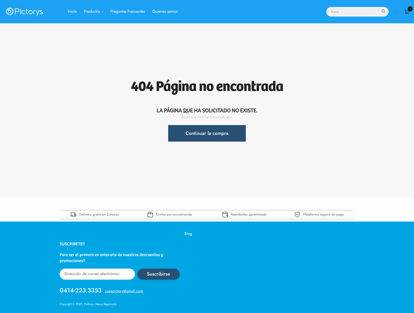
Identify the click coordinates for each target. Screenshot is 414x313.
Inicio (72, 11)
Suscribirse (158, 274)
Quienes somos (165, 11)
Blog (188, 234)
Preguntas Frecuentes (127, 11)
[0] (406, 11)
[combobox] (357, 12)
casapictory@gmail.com (124, 291)
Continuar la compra (206, 133)
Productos (92, 11)
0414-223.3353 (80, 290)
